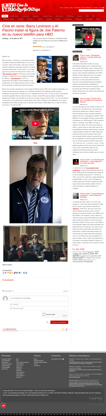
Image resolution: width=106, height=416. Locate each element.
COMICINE (19, 369)
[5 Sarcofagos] (40, 46)
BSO (97, 251)
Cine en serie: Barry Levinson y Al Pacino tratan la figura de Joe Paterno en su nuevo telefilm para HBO (33, 30)
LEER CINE (5, 369)
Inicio (61, 7)
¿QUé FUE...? (19, 365)
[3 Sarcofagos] (37, 46)
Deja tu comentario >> (43, 50)
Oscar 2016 (86, 259)
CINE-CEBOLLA (20, 375)
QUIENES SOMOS (38, 360)
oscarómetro (78, 261)
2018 (80, 251)
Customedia (101, 404)
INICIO (35, 359)
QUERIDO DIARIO (6, 359)
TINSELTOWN (19, 364)
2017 (77, 251)
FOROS (36, 364)
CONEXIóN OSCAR (7, 364)
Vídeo (35, 143)
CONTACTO (37, 365)
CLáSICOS (19, 367)
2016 (74, 251)
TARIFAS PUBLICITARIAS (40, 362)
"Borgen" (76, 208)
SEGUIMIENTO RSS (56, 359)
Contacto (95, 7)
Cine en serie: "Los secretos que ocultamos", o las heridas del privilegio (92, 195)
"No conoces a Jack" (9, 74)
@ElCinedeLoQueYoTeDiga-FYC (38, 395)
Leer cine (78, 259)
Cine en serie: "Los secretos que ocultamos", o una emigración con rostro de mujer (92, 161)
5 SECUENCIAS (20, 372)
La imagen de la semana (92, 258)
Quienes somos (69, 7)
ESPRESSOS (5, 362)
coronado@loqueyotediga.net (17, 393)
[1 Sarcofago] (33, 46)
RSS (101, 7)
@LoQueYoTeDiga (61, 393)
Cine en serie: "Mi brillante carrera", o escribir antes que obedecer (90, 57)
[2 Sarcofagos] (35, 46)
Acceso (65, 291)
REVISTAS (19, 370)
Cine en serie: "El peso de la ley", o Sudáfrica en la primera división (91, 100)
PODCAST (19, 377)
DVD (17, 360)
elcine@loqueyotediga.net (37, 393)
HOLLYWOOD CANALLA (22, 362)
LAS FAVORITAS (6, 360)
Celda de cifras (80, 253)
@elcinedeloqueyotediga (11, 395)
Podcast (88, 261)
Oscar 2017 (93, 259)
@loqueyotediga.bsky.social (84, 393)
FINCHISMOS (19, 374)
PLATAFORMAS (6, 367)
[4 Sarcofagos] (38, 46)
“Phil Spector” (16, 78)
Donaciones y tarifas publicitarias (83, 7)
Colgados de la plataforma (89, 256)
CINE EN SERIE (6, 365)
